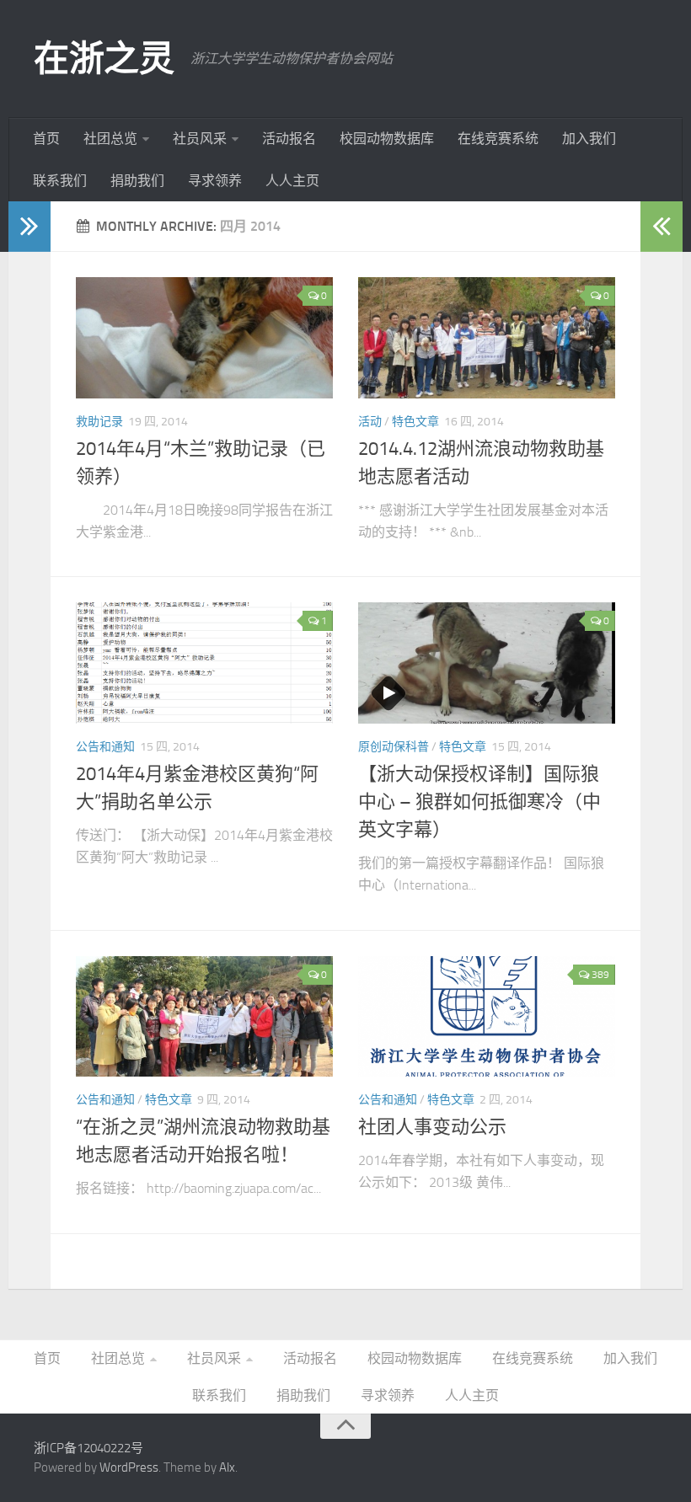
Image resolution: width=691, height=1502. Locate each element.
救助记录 (99, 421)
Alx (227, 1467)
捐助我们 (137, 181)
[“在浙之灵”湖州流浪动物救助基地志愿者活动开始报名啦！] (204, 1016)
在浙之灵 (104, 59)
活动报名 (289, 139)
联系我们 (60, 181)
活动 (370, 421)
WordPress (128, 1467)
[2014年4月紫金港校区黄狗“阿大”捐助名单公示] (204, 663)
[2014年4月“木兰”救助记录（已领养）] (204, 337)
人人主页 (292, 181)
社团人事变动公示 (432, 1127)
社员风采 (200, 139)
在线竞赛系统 (498, 139)
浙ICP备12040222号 (88, 1448)
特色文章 (415, 421)
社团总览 (110, 139)
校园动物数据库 (387, 139)
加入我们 (589, 139)
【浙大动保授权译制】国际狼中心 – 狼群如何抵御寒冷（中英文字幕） (479, 802)
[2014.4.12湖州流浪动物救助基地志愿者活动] (486, 337)
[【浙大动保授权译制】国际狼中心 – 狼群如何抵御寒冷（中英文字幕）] (486, 663)
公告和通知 (105, 747)
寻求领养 (215, 181)
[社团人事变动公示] (486, 1016)
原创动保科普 (393, 747)
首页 (46, 139)
